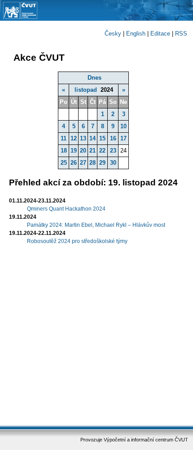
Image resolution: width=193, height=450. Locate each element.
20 (83, 150)
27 (83, 162)
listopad (86, 89)
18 (64, 150)
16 (113, 138)
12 (73, 138)
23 (113, 150)
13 (83, 138)
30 (113, 162)
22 (102, 150)
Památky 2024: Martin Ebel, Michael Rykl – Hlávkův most (96, 225)
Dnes (94, 77)
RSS (181, 33)
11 (63, 138)
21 (92, 150)
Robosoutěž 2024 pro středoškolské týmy (77, 241)
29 (102, 162)
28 (92, 162)
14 (92, 138)
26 (73, 162)
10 (123, 126)
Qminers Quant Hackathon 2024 (66, 209)
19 (73, 150)
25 (64, 162)
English (135, 33)
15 (102, 138)
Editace (160, 33)
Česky (113, 33)
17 (123, 138)
